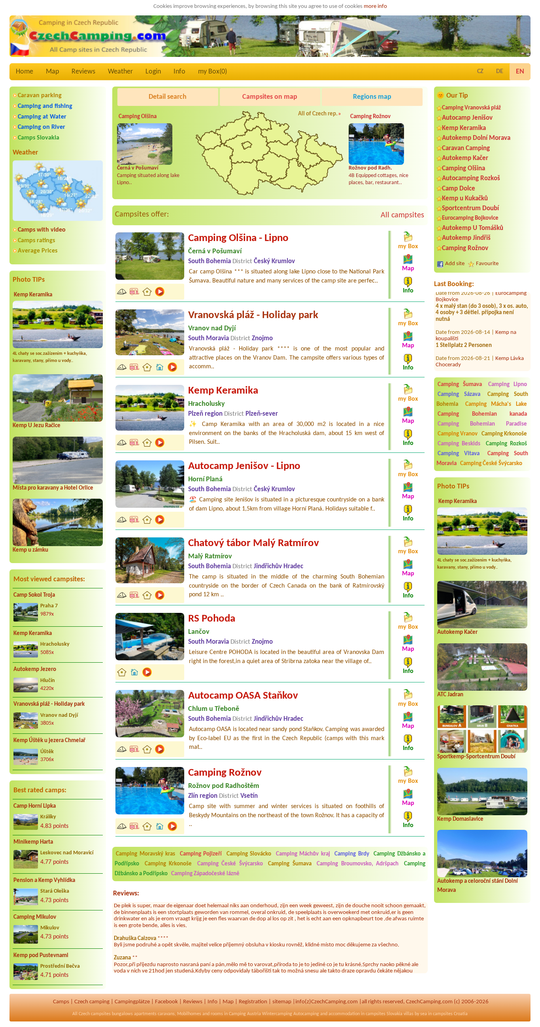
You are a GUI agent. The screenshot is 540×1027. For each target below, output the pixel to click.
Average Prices (37, 251)
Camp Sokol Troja (34, 595)
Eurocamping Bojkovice (470, 218)
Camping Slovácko (249, 854)
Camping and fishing (45, 106)
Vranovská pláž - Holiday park (49, 704)
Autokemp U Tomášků (472, 228)
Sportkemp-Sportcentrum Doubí (476, 757)
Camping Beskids (459, 444)
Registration (253, 1002)
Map (52, 71)
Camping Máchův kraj (303, 854)
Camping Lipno (507, 385)
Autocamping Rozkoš (471, 178)
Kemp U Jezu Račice (36, 426)
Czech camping (92, 1002)
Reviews (83, 71)
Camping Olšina (463, 168)
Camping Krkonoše (504, 434)
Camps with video (42, 230)
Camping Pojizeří (201, 854)
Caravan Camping (466, 148)
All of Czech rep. (318, 114)
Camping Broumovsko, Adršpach (357, 864)
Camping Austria (245, 1014)
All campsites (402, 215)
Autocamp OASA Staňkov (243, 696)
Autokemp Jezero (34, 670)
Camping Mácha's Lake (496, 404)
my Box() (212, 71)
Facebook (166, 1002)
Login (153, 71)
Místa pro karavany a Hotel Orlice (53, 488)
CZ (480, 71)
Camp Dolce (458, 188)
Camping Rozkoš (506, 444)
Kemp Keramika (33, 295)
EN (520, 71)
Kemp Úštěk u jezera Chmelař (49, 741)
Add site (454, 264)
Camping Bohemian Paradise (482, 424)
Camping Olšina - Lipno (238, 238)
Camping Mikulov (34, 917)
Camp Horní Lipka (34, 806)
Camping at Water (42, 117)
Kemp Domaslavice (460, 819)
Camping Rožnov (465, 248)
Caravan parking (40, 95)
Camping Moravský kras (145, 854)
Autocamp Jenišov (467, 118)
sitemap (281, 1002)
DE (499, 71)
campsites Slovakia (384, 1014)
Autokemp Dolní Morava (476, 138)
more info (375, 6)
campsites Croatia (450, 1014)
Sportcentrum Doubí (470, 208)
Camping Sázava (459, 395)
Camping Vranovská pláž (471, 108)
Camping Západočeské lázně (205, 874)
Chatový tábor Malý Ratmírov (253, 543)
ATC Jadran (450, 695)
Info (179, 71)
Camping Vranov (458, 434)
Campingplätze (132, 1002)
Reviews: (126, 893)
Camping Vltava (459, 454)
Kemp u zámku (30, 550)
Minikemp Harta (33, 842)
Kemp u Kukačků (465, 198)
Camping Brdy (351, 854)
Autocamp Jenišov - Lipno (244, 466)
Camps (61, 1002)
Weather (120, 71)
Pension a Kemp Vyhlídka (44, 881)
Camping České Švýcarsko (491, 464)
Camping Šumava (460, 385)
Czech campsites (95, 1014)
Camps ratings (36, 240)
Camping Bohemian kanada (482, 414)
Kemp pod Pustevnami (40, 956)
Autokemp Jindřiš (466, 238)
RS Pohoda (211, 619)
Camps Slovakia (38, 138)
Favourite (487, 264)
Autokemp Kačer (465, 158)
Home (24, 71)
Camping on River (41, 127)
